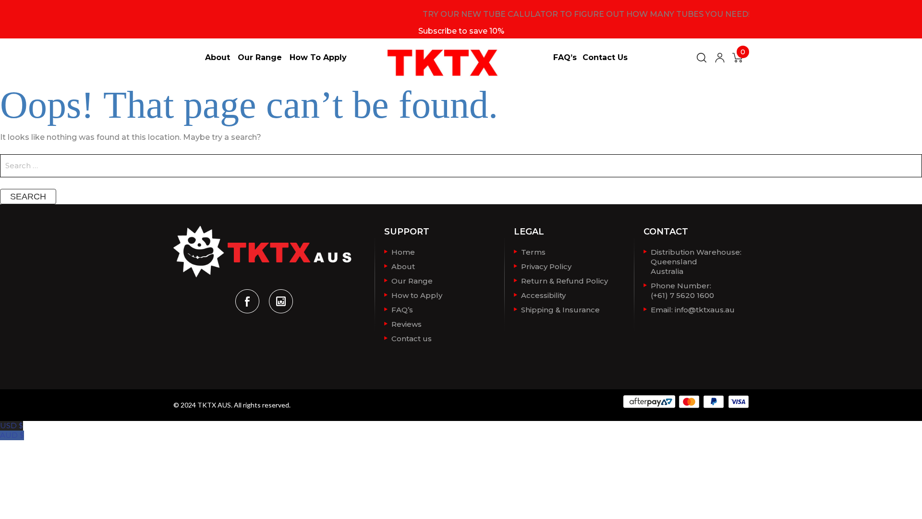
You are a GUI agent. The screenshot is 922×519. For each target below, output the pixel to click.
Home (403, 252)
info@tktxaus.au (705, 309)
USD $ (11, 425)
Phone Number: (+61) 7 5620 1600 (682, 290)
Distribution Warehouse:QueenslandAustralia (696, 261)
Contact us (605, 57)
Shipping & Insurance (560, 309)
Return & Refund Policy (564, 280)
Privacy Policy (546, 266)
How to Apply (318, 57)
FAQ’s (565, 57)
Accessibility (543, 295)
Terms (533, 252)
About (217, 57)
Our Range (260, 57)
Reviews (406, 324)
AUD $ (12, 435)
